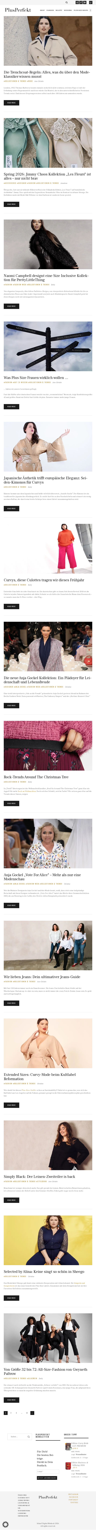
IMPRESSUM (23, 1516)
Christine (68, 687)
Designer (22, 183)
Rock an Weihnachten (27, 791)
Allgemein (32, 1378)
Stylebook (42, 1181)
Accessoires (10, 183)
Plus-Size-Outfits (29, 1090)
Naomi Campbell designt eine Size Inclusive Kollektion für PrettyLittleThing (46, 278)
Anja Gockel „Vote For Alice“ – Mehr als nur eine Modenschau (42, 877)
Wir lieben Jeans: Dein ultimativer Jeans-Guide (42, 977)
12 (27, 1413)
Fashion (32, 183)
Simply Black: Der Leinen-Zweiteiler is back (39, 1177)
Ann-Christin (39, 81)
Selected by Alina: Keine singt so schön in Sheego (44, 1272)
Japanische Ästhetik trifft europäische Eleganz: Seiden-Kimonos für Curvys (45, 480)
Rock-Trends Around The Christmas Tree (36, 777)
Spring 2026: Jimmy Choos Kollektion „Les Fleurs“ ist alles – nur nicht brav (47, 176)
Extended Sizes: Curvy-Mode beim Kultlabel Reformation (40, 1077)
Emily (53, 285)
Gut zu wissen (21, 382)
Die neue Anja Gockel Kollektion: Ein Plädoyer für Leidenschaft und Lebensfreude (47, 680)
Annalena (63, 183)
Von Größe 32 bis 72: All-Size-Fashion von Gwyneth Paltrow (45, 1371)
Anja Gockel (20, 687)
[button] (5, 1524)
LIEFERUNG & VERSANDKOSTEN (24, 1505)
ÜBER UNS (22, 1495)
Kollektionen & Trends (15, 81)
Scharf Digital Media (45, 1523)
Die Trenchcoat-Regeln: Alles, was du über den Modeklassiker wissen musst (47, 74)
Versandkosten (81, 1454)
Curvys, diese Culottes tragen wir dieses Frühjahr (44, 580)
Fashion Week (20, 285)
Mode (30, 81)
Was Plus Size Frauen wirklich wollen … (36, 378)
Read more (12, 103)
